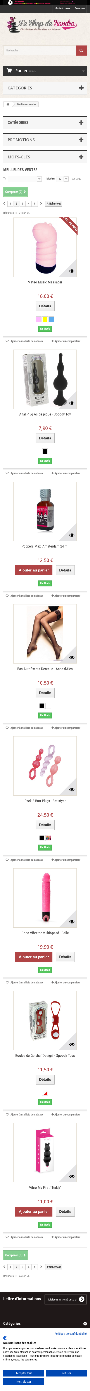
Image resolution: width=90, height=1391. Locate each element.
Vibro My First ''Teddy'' (45, 1187)
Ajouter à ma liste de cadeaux (26, 341)
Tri (4, 178)
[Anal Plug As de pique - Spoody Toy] (45, 379)
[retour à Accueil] (8, 104)
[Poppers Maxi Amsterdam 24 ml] (45, 511)
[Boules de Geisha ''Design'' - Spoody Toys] (45, 1020)
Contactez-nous (62, 8)
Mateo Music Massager (45, 282)
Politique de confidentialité (70, 1333)
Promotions (21, 139)
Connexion (80, 8)
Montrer (51, 178)
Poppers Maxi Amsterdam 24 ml (45, 546)
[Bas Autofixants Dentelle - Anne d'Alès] (45, 633)
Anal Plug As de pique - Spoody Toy (45, 414)
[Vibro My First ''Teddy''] (45, 1152)
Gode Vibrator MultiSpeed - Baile (45, 933)
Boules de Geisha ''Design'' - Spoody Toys (45, 1055)
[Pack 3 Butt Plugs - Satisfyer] (45, 765)
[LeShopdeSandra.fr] (45, 25)
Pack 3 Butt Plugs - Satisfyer (45, 801)
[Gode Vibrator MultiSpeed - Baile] (45, 898)
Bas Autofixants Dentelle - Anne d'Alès (45, 669)
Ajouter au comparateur (67, 341)
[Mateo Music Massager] (45, 247)
